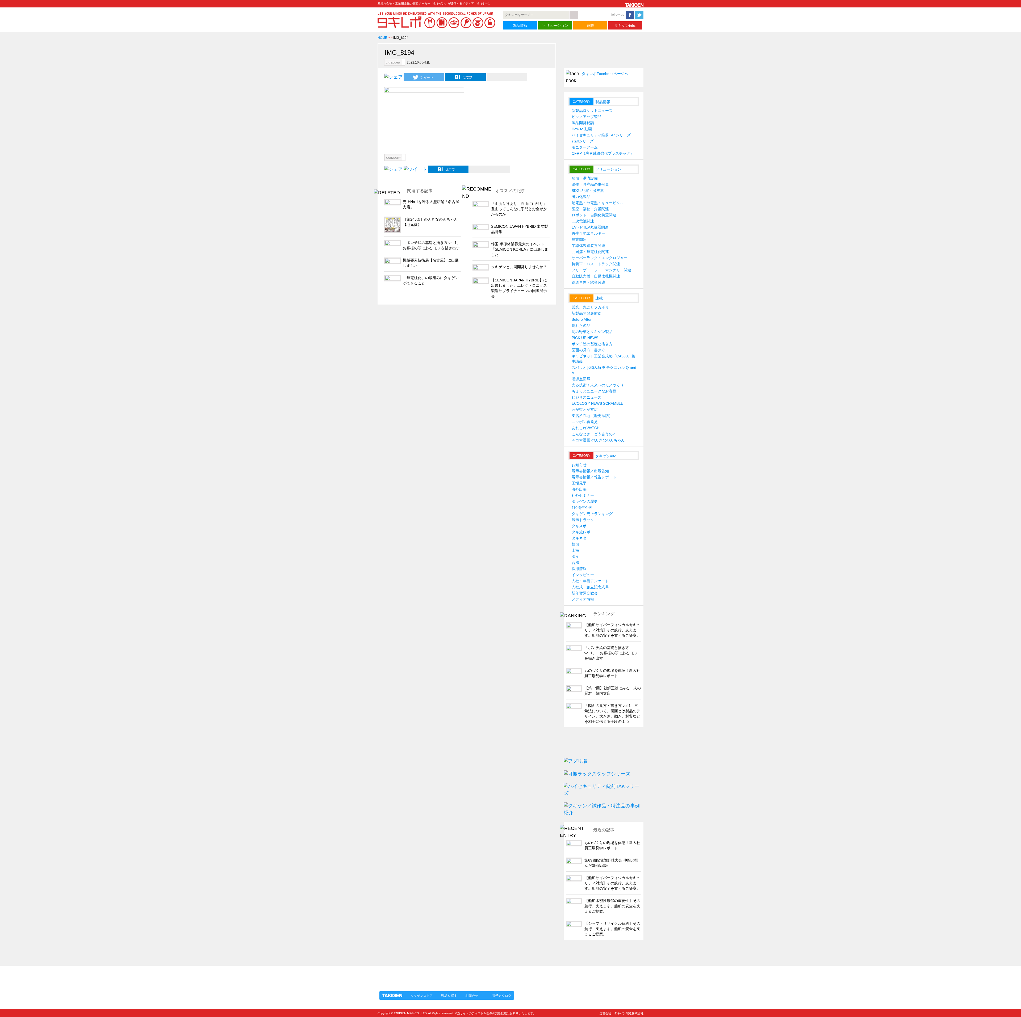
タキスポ (579, 526)
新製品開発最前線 (586, 313)
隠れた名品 (581, 325)
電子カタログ (501, 996)
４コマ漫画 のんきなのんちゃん (598, 440)
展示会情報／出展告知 (590, 471)
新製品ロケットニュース (592, 110)
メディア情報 (583, 599)
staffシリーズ (583, 141)
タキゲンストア (422, 996)
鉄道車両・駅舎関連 (588, 282)
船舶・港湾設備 (585, 178)
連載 (590, 25)
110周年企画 (582, 507)
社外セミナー (583, 495)
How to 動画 (582, 129)
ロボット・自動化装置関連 (594, 215)
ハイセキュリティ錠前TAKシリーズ (601, 135)
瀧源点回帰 (581, 379)
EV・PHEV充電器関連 (590, 227)
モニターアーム (585, 147)
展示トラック (583, 520)
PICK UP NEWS (585, 338)
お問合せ (471, 996)
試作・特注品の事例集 (590, 184)
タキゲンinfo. (625, 25)
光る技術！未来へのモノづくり (598, 385)
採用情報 (579, 569)
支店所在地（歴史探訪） (592, 415)
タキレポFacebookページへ (605, 73)
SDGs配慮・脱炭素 (588, 190)
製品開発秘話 (583, 123)
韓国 (575, 544)
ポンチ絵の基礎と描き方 (592, 344)
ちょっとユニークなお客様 (594, 391)
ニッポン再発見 (585, 422)
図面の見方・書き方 (588, 350)
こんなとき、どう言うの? (593, 434)
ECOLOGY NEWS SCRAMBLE (597, 403)
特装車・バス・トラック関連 (596, 264)
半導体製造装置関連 (588, 245)
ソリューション (555, 25)
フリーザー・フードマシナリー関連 (601, 270)
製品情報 (520, 25)
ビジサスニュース (586, 397)
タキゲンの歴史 (585, 501)
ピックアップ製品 (586, 117)
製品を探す (449, 996)
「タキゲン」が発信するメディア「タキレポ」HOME (426, 975)
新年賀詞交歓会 (585, 593)
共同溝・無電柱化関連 (590, 252)
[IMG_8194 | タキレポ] (465, 77)
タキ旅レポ (581, 532)
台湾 (575, 562)
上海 (575, 550)
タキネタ (579, 538)
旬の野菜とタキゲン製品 (592, 332)
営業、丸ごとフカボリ (590, 307)
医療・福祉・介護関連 (590, 209)
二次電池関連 (583, 221)
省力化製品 (581, 197)
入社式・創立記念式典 (590, 587)
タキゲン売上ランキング (592, 514)
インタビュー (583, 575)
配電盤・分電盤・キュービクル (598, 203)
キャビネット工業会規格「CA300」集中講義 (603, 359)
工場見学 (579, 483)
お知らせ (579, 465)
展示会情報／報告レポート (594, 477)
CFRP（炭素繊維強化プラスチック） (603, 153)
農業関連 (579, 239)
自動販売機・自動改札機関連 (596, 276)
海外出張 (579, 489)
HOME (382, 38)
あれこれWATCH (586, 428)
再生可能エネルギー (588, 233)
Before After (582, 319)
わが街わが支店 (585, 409)
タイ (575, 556)
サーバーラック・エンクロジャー (599, 258)
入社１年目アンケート (590, 581)
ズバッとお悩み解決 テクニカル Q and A (604, 370)
